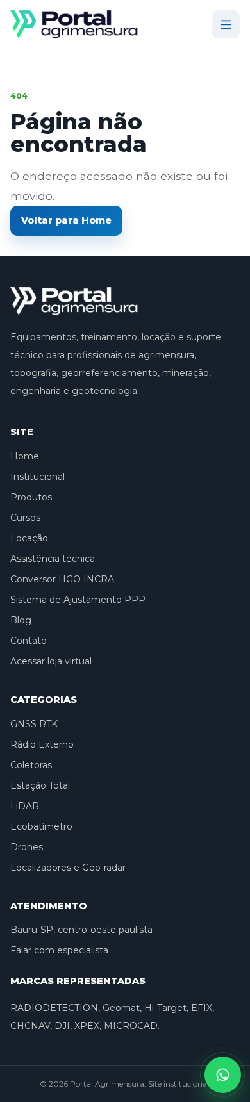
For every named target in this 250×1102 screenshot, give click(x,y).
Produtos (31, 497)
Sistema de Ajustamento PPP (78, 599)
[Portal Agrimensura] (74, 24)
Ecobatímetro (41, 826)
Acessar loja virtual (51, 661)
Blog (20, 620)
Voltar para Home (66, 220)
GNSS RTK (34, 724)
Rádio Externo (42, 744)
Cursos (25, 517)
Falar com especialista (59, 950)
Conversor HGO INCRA (62, 579)
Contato (28, 640)
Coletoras (31, 765)
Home (24, 456)
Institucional (37, 476)
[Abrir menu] (226, 24)
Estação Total (40, 785)
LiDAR (24, 806)
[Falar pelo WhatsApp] (222, 1075)
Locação (29, 538)
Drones (26, 847)
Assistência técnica (52, 558)
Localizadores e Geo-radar (68, 867)
